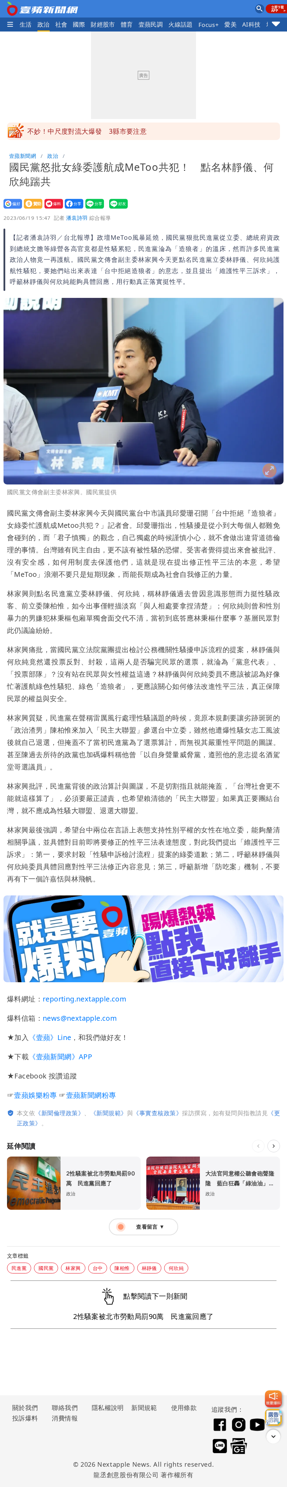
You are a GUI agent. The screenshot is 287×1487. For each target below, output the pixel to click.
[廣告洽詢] (273, 1417)
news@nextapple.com (80, 1018)
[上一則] (258, 1146)
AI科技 (251, 24)
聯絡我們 (65, 1407)
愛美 (230, 24)
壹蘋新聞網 (22, 155)
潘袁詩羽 (77, 217)
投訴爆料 (25, 1418)
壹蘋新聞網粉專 (91, 1095)
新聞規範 (144, 1407)
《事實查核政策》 (157, 1113)
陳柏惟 (122, 1268)
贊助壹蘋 (31, 208)
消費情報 (65, 1418)
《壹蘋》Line (50, 1037)
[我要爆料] (273, 1398)
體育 (127, 24)
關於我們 (25, 1407)
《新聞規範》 (108, 1113)
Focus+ (208, 25)
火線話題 (180, 24)
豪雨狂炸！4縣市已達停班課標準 (76, 131)
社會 (61, 24)
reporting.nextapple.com (84, 999)
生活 (26, 24)
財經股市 (103, 24)
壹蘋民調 (151, 24)
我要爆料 (51, 208)
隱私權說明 (105, 1407)
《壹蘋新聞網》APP (60, 1056)
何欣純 (176, 1268)
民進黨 (19, 1268)
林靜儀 (149, 1268)
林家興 (72, 1268)
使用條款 (184, 1407)
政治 (43, 24)
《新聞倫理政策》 (59, 1113)
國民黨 (46, 1268)
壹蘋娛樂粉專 (35, 1095)
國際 (79, 24)
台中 (98, 1268)
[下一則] (273, 1146)
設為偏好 (11, 208)
